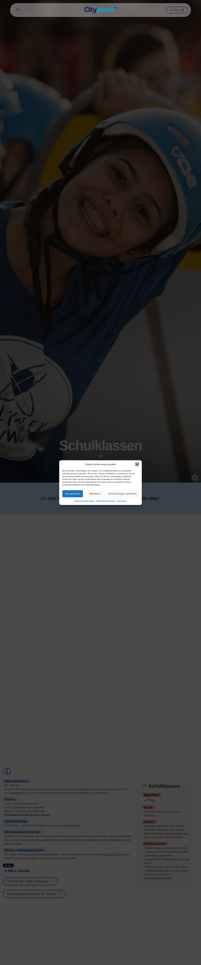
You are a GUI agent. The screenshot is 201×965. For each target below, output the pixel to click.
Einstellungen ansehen (123, 493)
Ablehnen (95, 493)
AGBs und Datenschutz (84, 501)
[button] (137, 464)
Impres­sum (122, 501)
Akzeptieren (72, 493)
